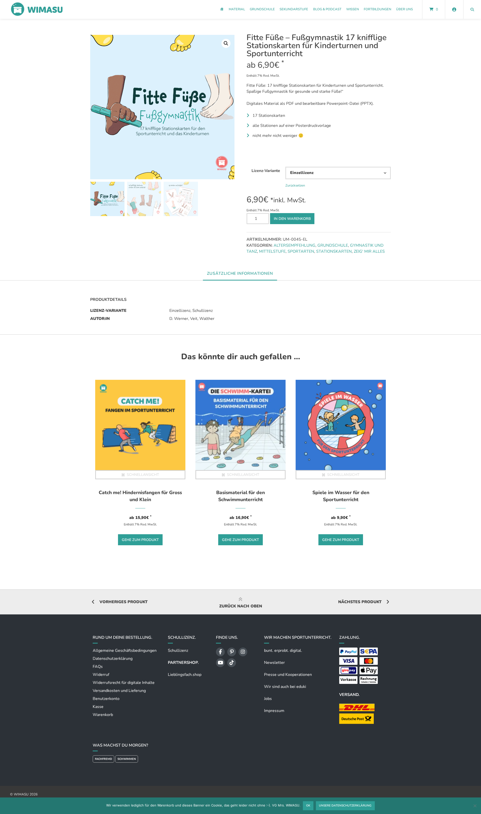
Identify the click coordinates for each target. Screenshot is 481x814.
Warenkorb (103, 714)
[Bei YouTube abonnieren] (220, 662)
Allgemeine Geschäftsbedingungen (125, 650)
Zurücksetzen (295, 185)
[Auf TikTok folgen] (231, 662)
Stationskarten (334, 251)
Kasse (98, 706)
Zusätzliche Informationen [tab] (240, 273)
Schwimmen (126, 759)
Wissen (352, 9)
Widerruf (101, 674)
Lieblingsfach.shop (184, 674)
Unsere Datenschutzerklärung (345, 805)
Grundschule (262, 9)
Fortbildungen (377, 9)
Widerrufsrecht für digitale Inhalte (124, 682)
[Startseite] (36, 9)
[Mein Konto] (454, 9)
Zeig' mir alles (369, 251)
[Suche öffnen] (472, 9)
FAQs (98, 666)
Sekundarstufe (294, 9)
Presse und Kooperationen (288, 674)
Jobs (268, 698)
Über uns (404, 9)
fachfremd (103, 759)
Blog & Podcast (327, 9)
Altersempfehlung (294, 245)
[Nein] (474, 805)
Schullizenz (178, 650)
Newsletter (274, 662)
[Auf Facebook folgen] (220, 652)
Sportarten (301, 251)
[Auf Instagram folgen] (242, 652)
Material (237, 9)
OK (308, 805)
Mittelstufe (272, 251)
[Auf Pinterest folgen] (231, 652)
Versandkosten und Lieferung (119, 690)
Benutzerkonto (106, 698)
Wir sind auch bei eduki (285, 686)
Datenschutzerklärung (113, 658)
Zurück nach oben (240, 606)
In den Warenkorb (292, 218)
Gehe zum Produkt (140, 539)
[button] (225, 43)
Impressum (274, 710)
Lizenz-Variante (266, 170)
